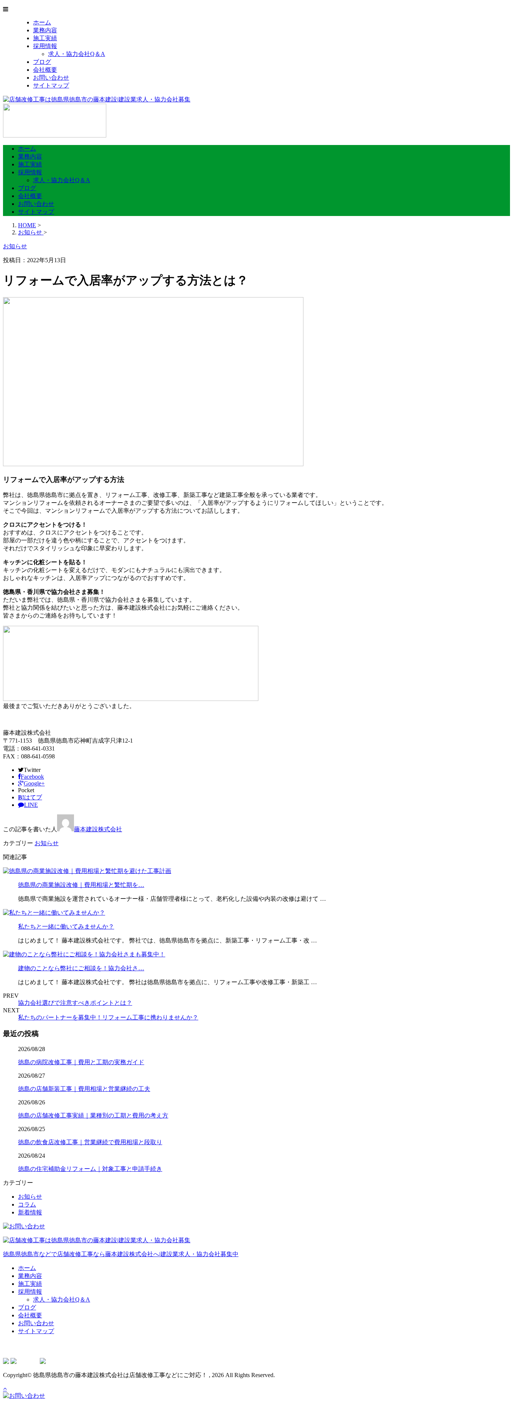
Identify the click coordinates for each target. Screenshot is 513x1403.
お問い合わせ (51, 77)
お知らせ (47, 843)
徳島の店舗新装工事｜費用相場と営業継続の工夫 (84, 1089)
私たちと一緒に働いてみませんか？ (66, 926)
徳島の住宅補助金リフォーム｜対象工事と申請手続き (90, 1169)
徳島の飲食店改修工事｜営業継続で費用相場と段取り (90, 1142)
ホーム (42, 22)
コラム (27, 1204)
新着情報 (30, 1212)
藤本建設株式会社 (98, 829)
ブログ (42, 62)
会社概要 (45, 69)
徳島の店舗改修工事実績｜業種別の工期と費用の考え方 (93, 1115)
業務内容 (45, 30)
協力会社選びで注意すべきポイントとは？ (75, 1003)
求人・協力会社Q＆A (76, 54)
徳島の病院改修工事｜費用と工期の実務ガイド (81, 1062)
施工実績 (45, 38)
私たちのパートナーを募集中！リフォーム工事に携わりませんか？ (108, 1017)
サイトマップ (51, 85)
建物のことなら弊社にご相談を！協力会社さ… (81, 968)
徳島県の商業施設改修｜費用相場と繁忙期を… (81, 885)
